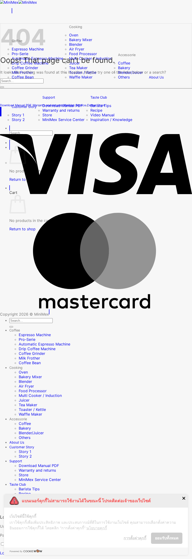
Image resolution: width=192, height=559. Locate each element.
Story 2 (25, 456)
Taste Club (98, 97)
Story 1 (18, 115)
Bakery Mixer (80, 39)
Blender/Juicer (31, 433)
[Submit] (2, 87)
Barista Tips (29, 489)
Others (124, 77)
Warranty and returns (61, 110)
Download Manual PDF (39, 465)
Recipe (96, 110)
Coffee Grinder (25, 67)
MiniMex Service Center (40, 479)
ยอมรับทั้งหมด (166, 538)
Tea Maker (78, 67)
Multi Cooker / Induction (40, 395)
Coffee (124, 63)
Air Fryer (76, 49)
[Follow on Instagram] (0, 109)
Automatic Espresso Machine (44, 344)
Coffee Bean (23, 77)
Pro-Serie (20, 53)
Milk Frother (29, 358)
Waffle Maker (80, 77)
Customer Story (21, 447)
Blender (75, 44)
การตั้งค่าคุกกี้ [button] (135, 538)
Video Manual (102, 115)
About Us (156, 77)
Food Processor (83, 53)
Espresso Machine (35, 334)
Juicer (24, 400)
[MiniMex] (18, 2)
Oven (73, 35)
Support (48, 97)
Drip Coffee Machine (37, 348)
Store (47, 115)
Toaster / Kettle (32, 409)
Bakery (124, 67)
